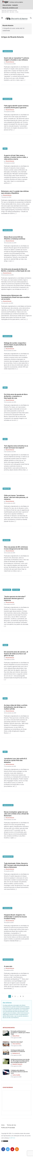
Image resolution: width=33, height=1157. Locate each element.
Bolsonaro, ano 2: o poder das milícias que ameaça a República (15, 192)
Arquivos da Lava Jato (8, 805)
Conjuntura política (7, 98)
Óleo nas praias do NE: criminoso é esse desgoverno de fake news (16, 548)
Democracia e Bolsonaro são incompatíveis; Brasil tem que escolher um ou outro (15, 297)
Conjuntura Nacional (7, 51)
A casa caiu (8, 966)
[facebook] (3, 1149)
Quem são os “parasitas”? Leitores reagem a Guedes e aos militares (16, 59)
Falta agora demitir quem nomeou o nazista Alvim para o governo (16, 106)
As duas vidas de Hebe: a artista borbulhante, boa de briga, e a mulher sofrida (15, 707)
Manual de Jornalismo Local (10, 7)
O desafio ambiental (7, 230)
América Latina (6, 488)
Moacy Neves (16, 1035)
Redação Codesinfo (17, 1064)
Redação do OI (16, 1053)
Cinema (5, 698)
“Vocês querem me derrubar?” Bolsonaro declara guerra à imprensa (15, 598)
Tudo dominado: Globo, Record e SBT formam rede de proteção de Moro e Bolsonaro (16, 865)
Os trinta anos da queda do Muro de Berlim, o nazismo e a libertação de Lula (15, 270)
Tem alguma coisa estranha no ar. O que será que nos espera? (16, 447)
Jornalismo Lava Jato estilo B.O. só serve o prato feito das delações (15, 760)
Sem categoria (16, 589)
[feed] (17, 1149)
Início (2, 1125)
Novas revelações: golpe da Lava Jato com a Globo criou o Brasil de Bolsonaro (16, 814)
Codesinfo (15, 5)
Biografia (5, 645)
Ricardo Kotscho (10, 62)
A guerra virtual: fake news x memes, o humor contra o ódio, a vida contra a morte (16, 157)
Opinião (5, 387)
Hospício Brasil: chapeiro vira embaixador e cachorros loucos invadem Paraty (15, 916)
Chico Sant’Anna (17, 1043)
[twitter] (8, 1149)
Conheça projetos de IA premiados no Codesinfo (18, 1050)
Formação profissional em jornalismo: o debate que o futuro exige (20, 1032)
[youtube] (12, 1149)
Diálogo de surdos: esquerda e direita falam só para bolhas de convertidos (15, 345)
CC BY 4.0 (12, 1138)
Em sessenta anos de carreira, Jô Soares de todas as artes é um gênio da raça (16, 653)
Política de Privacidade (8, 1127)
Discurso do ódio (6, 589)
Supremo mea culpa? (17, 1042)
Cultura (5, 148)
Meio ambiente (6, 540)
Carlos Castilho (16, 1075)
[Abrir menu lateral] (2, 18)
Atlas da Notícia (7, 5)
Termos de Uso (11, 1125)
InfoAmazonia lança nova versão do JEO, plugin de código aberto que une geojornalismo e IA (20, 1061)
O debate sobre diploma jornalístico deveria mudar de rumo (19, 1072)
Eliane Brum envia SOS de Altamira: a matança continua (14, 238)
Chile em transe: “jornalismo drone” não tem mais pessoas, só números (16, 497)
